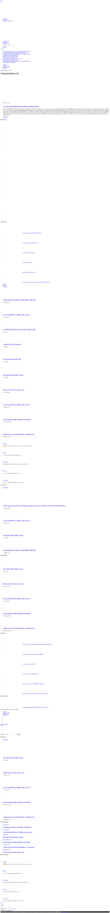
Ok (62, 911)
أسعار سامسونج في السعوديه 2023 (10, 59)
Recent (4, 284)
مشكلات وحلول (6, 65)
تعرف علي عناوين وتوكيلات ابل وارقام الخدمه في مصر (14, 52)
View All (5, 119)
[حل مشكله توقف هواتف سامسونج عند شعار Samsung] (10, 417)
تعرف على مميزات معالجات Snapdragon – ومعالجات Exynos (18, 434)
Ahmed (4, 471)
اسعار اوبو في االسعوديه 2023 (9, 62)
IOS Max (5, 42)
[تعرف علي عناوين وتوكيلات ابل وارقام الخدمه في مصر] (10, 312)
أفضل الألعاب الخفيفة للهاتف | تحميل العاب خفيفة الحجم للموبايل (16, 51)
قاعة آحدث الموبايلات (7, 20)
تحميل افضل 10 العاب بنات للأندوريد (10, 55)
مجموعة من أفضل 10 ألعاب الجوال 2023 (13, 375)
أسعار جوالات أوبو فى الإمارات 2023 (10, 56)
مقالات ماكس (6, 41)
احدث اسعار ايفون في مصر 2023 (10, 57)
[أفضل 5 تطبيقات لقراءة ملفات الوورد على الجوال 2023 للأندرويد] (10, 327)
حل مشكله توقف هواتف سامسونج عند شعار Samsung (16, 419)
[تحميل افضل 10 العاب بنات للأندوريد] (10, 341)
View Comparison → (44, 707)
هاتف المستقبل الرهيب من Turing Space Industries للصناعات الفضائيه (21, 106)
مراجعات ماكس (6, 43)
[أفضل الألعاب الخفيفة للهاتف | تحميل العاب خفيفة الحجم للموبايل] (10, 297)
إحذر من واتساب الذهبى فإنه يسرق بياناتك (13, 389)
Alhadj (4, 452)
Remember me (5, 910)
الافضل (4, 64)
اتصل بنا (4, 68)
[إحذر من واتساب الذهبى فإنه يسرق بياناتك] (10, 387)
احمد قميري (5, 480)
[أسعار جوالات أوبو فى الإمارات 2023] (10, 356)
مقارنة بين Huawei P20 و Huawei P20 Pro (31, 707)
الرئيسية (5, 18)
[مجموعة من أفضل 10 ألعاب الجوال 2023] (10, 372)
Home (2, 70)
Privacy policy (65, 911)
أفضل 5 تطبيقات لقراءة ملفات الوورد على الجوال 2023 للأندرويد (16, 53)
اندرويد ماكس (6, 67)
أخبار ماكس (5, 19)
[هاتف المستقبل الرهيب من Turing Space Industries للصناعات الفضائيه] (28, 101)
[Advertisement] (56, 31)
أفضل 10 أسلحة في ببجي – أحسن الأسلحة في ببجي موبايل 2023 (16, 61)
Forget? (14, 909)
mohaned (5, 443)
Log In (10, 910)
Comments (5, 286)
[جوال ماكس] (10, 11)
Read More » (5, 117)
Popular (4, 285)
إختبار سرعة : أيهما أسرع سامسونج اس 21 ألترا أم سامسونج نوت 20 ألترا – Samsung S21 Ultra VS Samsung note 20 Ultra (34, 505)
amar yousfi (5, 461)
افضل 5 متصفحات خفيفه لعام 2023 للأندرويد (12, 58)
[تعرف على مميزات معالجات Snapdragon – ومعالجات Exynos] (10, 431)
